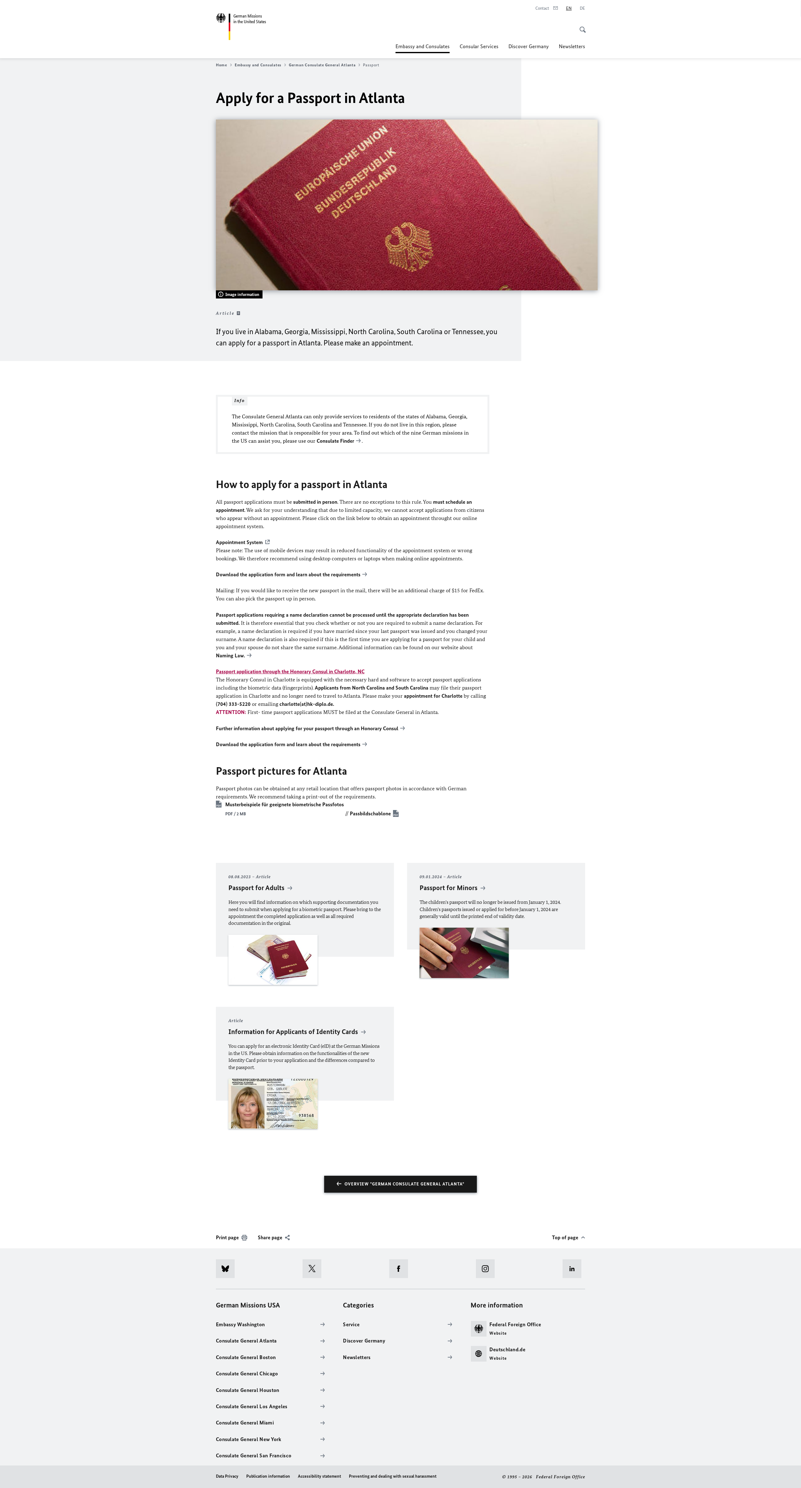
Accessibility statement (319, 1476)
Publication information (268, 1476)
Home (221, 65)
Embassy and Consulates (422, 48)
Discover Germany (528, 46)
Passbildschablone (370, 813)
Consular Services (479, 46)
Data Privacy (227, 1476)
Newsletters (572, 46)
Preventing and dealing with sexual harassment (392, 1476)
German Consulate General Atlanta (322, 65)
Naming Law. (230, 655)
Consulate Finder (335, 441)
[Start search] (581, 26)
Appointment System (239, 542)
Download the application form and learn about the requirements (288, 574)
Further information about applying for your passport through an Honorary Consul (307, 728)
